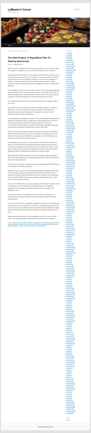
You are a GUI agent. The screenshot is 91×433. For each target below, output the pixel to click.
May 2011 (69, 374)
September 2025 (70, 70)
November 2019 (70, 185)
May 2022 (69, 138)
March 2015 (69, 287)
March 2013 (69, 332)
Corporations (30, 222)
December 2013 (70, 315)
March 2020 (69, 177)
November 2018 (70, 208)
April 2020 (69, 176)
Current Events (48, 222)
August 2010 (69, 390)
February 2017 (70, 243)
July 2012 (69, 347)
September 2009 (70, 411)
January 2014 (70, 313)
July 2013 (69, 325)
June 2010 (69, 394)
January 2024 (70, 104)
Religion (10, 226)
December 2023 (70, 106)
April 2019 (69, 198)
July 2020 (69, 170)
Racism (56, 224)
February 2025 (70, 83)
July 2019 (69, 193)
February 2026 (70, 62)
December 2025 (70, 66)
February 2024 (70, 102)
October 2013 (70, 319)
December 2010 (70, 383)
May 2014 (69, 306)
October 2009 (70, 409)
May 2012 (69, 351)
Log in (68, 420)
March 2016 (69, 264)
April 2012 (69, 353)
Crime (41, 222)
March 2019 (69, 200)
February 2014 (70, 311)
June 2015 (69, 281)
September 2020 (70, 166)
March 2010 (69, 400)
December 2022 (70, 127)
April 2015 (69, 285)
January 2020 (70, 181)
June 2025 (69, 76)
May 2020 (69, 174)
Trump (20, 226)
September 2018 (70, 211)
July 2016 (69, 257)
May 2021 (69, 151)
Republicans (15, 226)
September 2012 (70, 343)
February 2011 (70, 379)
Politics (52, 224)
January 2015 (70, 291)
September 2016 (70, 253)
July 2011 (69, 370)
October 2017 (70, 232)
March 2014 (69, 309)
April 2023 (69, 119)
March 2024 (69, 100)
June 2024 (69, 95)
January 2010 (70, 404)
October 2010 (70, 387)
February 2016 (70, 266)
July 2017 (69, 238)
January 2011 (70, 381)
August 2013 (69, 323)
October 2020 (70, 164)
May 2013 (69, 328)
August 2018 (69, 213)
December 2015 (70, 270)
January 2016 (70, 268)
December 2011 (70, 360)
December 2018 (70, 206)
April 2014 (69, 308)
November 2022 (70, 128)
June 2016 (69, 258)
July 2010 (69, 392)
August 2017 (69, 236)
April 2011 (69, 375)
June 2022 (69, 136)
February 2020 (70, 179)
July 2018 (69, 215)
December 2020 (70, 160)
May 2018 (69, 219)
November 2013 (70, 317)
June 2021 (69, 149)
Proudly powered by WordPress (45, 427)
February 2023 (70, 123)
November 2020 (70, 162)
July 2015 (69, 279)
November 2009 (70, 407)
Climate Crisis (16, 222)
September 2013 (70, 321)
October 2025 (70, 68)
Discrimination (55, 222)
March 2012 (69, 355)
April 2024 (69, 98)
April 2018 (69, 221)
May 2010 (69, 396)
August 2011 (69, 368)
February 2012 (70, 357)
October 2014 (70, 296)
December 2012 (70, 338)
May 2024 (69, 96)
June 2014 (69, 304)
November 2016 (70, 249)
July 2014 (69, 302)
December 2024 (70, 87)
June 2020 (69, 172)
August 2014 (69, 300)
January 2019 (70, 204)
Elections (21, 224)
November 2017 (70, 230)
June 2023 (69, 115)
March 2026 (69, 61)
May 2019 (69, 196)
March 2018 (69, 223)
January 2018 (70, 226)
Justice (44, 224)
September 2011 (70, 366)
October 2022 (70, 130)
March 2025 (69, 81)
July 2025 (69, 74)
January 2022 (70, 145)
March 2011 (69, 377)
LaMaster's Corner (19, 9)
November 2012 (70, 340)
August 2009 (69, 413)
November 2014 (70, 294)
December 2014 (70, 292)
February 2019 (70, 202)
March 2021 (69, 155)
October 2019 (70, 187)
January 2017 (70, 245)
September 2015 (70, 276)
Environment (31, 224)
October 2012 (70, 341)
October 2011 (70, 364)
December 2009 (70, 406)
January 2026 (70, 64)
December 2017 (70, 228)
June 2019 (69, 194)
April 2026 (69, 59)
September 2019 (70, 189)
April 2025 (69, 79)
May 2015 (69, 283)
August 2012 (69, 345)
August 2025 (69, 72)
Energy (26, 224)
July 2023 (69, 113)
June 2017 (69, 240)
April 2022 (69, 140)
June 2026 (69, 55)
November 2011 (70, 362)
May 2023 (69, 117)
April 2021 (69, 153)
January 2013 (70, 336)
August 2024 (69, 91)
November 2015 (70, 272)
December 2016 (70, 247)
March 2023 (69, 121)
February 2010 (70, 402)
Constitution (23, 222)
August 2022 (69, 132)
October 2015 (70, 274)
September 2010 (70, 389)
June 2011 (69, 372)
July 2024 (69, 93)
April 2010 (69, 398)
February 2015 (70, 289)
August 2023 (69, 111)
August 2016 (69, 255)
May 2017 (69, 242)
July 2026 (69, 53)
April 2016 (69, 262)
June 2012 (69, 349)
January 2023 (70, 125)
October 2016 (70, 251)
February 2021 (70, 157)
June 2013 (69, 326)
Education (15, 224)
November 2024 (70, 89)
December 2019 (70, 183)
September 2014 (70, 298)
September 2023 (70, 110)
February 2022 (70, 144)
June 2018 (69, 217)
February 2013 (70, 334)
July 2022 (69, 134)
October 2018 (70, 209)
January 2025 (70, 85)
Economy (10, 224)
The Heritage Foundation (40, 226)
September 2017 (70, 234)
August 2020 (69, 168)
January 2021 (70, 159)
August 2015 (69, 277)
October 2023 (70, 108)
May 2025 (69, 77)
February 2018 (70, 225)
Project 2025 (30, 226)
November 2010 (70, 385)
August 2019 (69, 191)
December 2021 (70, 147)
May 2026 (69, 57)
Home (9, 45)
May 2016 (69, 260)
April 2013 (69, 330)
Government (38, 224)
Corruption (37, 222)
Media (47, 224)
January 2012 (70, 358)
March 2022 (69, 142)
